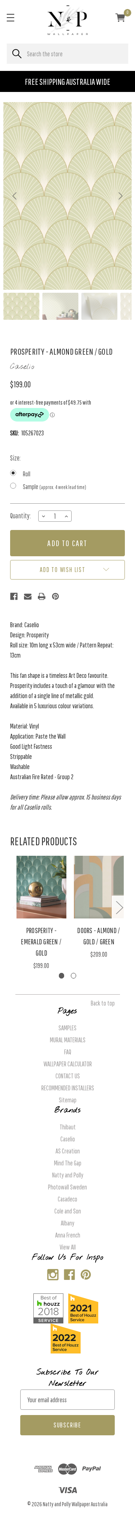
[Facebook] (14, 596)
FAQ (67, 1052)
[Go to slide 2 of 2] (73, 976)
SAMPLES (67, 1028)
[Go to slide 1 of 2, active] (61, 976)
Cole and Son (67, 1211)
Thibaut (68, 1127)
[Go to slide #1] (21, 306)
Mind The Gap (67, 1163)
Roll (26, 474)
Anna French (67, 1235)
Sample (54, 487)
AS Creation (68, 1151)
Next (119, 907)
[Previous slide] (15, 196)
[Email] (28, 596)
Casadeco (67, 1199)
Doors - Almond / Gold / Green (98, 936)
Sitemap (67, 1100)
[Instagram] (51, 1273)
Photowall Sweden (67, 1187)
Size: (15, 458)
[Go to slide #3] (99, 306)
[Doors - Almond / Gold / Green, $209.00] (99, 887)
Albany (67, 1223)
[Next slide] (120, 196)
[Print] (41, 596)
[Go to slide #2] (60, 306)
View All (68, 1247)
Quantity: (20, 516)
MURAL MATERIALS (68, 1040)
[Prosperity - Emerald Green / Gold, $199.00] (41, 887)
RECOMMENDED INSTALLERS (67, 1088)
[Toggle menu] (10, 17)
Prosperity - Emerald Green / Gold (41, 941)
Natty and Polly (67, 1175)
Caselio (67, 1139)
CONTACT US (68, 1076)
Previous (15, 907)
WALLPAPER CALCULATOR (68, 1064)
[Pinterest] (55, 596)
